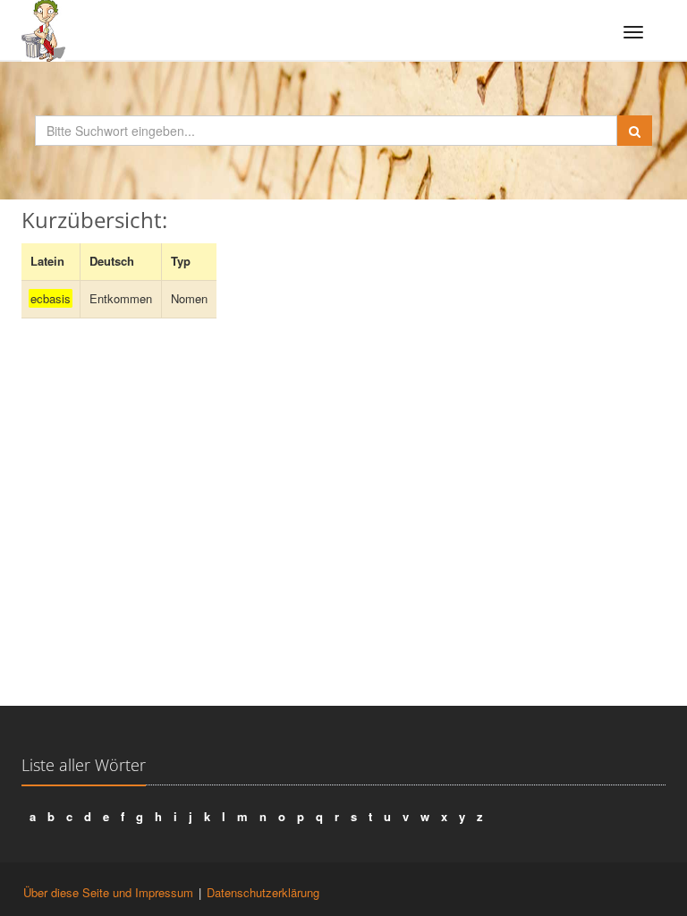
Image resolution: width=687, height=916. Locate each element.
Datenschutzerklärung (263, 892)
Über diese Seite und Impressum (108, 892)
